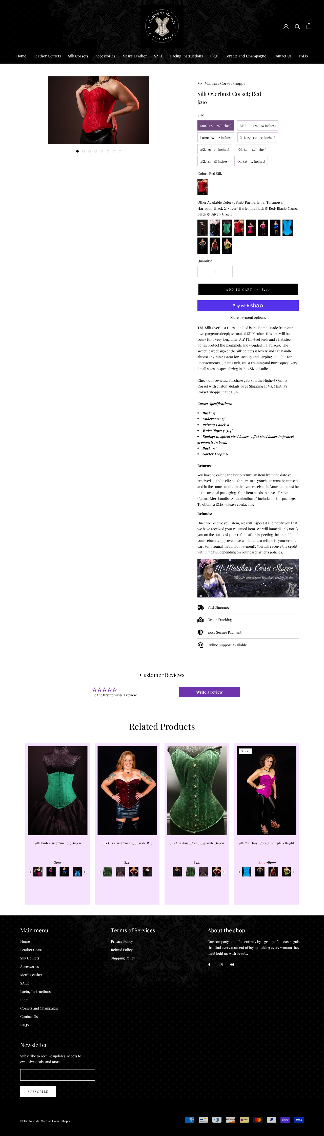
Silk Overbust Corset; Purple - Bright (266, 843)
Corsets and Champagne (245, 55)
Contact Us (282, 55)
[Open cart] (309, 26)
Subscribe (38, 1091)
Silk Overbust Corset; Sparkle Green (197, 843)
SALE (158, 55)
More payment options (248, 317)
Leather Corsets (47, 55)
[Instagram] (220, 964)
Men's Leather (135, 55)
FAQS (303, 55)
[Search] (297, 26)
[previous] (16, 818)
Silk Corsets (78, 55)
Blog (213, 55)
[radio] (215, 125)
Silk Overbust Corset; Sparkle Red (127, 843)
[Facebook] (209, 964)
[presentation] (30, 872)
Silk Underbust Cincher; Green (57, 843)
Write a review (209, 692)
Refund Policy (122, 949)
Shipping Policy (123, 958)
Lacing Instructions (186, 55)
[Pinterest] (232, 964)
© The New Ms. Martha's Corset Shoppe (45, 1121)
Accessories (105, 55)
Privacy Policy (122, 941)
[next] (308, 818)
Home (21, 55)
